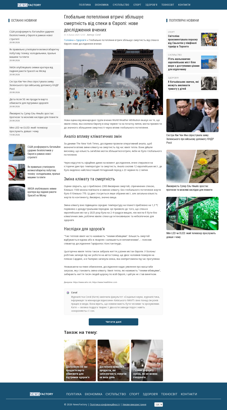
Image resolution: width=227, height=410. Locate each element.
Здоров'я (81, 40)
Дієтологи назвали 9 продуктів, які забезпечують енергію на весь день (113, 372)
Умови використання (134, 404)
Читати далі (113, 321)
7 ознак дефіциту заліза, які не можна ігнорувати (145, 374)
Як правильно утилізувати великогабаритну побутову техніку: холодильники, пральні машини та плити (34, 53)
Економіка (102, 4)
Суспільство (121, 4)
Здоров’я (151, 4)
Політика (85, 4)
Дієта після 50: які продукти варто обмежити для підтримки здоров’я (77, 372)
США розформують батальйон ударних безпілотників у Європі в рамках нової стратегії (31, 35)
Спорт (137, 4)
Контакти (184, 4)
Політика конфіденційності (105, 404)
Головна (69, 40)
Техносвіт (168, 4)
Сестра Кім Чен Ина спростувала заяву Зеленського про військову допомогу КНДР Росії (34, 85)
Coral (98, 34)
